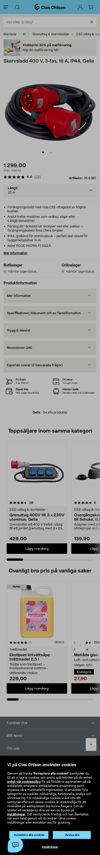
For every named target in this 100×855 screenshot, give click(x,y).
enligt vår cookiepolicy (24, 781)
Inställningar (50, 847)
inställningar (16, 814)
